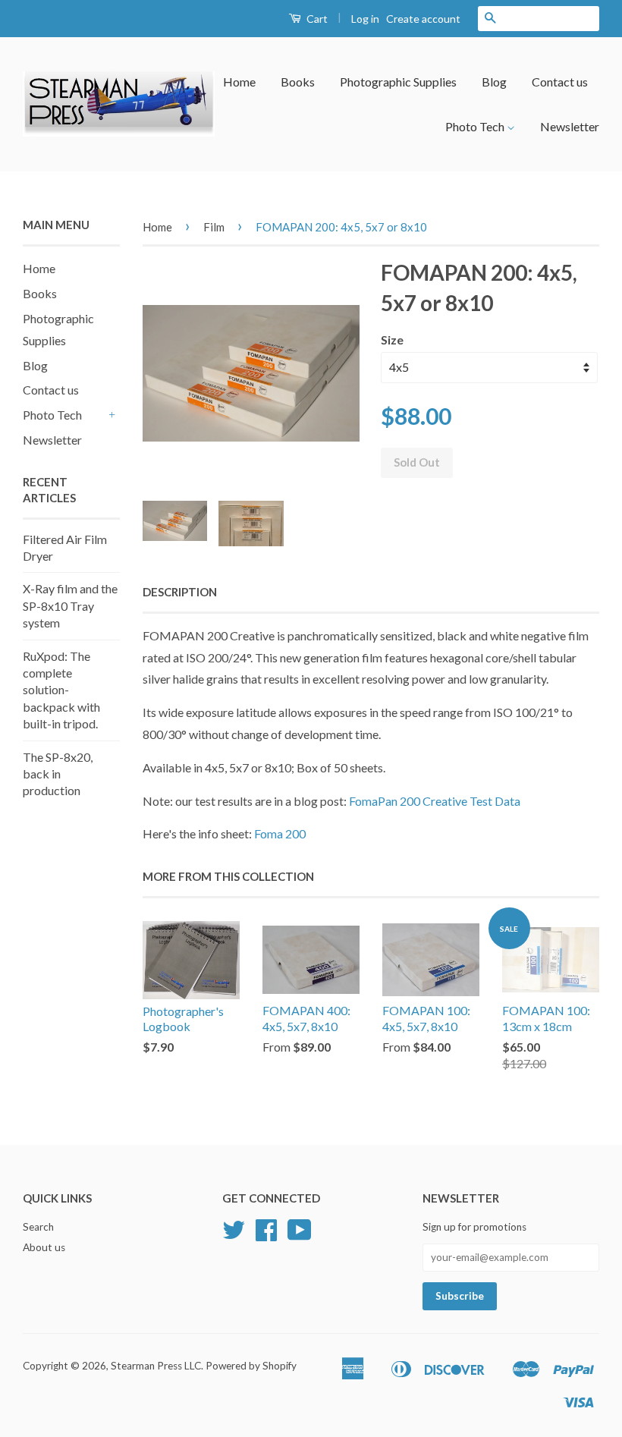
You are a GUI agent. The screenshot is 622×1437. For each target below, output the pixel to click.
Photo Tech (476, 126)
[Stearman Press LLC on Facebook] (266, 1235)
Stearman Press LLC (156, 1366)
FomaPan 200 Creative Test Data (434, 801)
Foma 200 (280, 833)
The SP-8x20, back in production (58, 774)
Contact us (560, 81)
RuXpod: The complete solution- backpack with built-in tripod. (61, 690)
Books (298, 81)
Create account (423, 18)
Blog (494, 81)
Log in (365, 18)
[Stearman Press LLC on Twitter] (233, 1235)
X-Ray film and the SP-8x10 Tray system (70, 605)
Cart (316, 18)
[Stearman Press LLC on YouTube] (299, 1235)
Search (38, 1227)
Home (239, 81)
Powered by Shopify (251, 1366)
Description (180, 592)
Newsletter (569, 126)
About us (44, 1247)
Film (214, 227)
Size (392, 339)
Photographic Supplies (398, 81)
